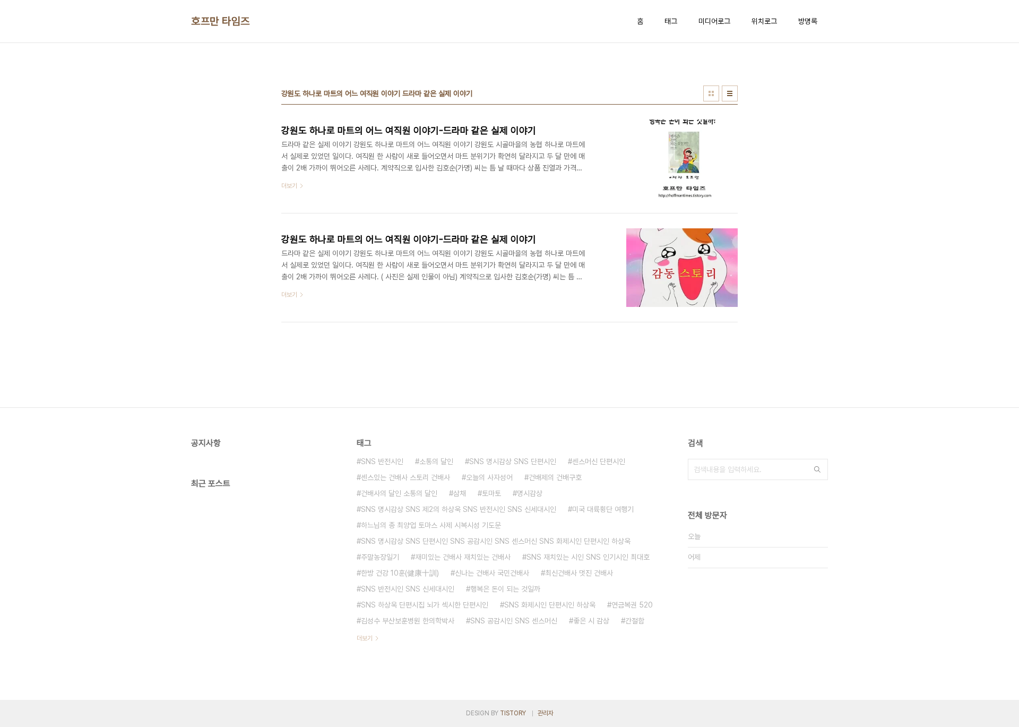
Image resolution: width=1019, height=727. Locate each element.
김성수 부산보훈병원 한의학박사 (407, 621)
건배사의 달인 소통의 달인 (399, 493)
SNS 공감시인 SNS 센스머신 (513, 621)
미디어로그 (714, 21)
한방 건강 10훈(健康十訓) (400, 573)
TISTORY (513, 713)
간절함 (634, 621)
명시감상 (529, 493)
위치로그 (764, 21)
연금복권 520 (632, 605)
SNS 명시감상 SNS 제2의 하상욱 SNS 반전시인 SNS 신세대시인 (458, 509)
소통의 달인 (436, 461)
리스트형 (730, 93)
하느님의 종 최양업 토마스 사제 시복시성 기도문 (431, 525)
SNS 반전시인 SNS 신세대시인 (407, 589)
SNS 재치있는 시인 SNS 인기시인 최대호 (588, 557)
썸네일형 (711, 93)
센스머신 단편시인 (598, 461)
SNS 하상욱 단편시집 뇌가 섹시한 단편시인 (424, 605)
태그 (670, 21)
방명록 (807, 21)
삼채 (459, 493)
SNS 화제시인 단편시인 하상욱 (549, 605)
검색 (817, 469)
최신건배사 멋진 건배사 (579, 573)
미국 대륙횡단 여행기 (603, 509)
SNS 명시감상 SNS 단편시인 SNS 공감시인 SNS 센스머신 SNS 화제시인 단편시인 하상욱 (496, 541)
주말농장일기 (380, 557)
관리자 (546, 713)
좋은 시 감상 (591, 621)
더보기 (365, 638)
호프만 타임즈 (220, 21)
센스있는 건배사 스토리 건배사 (405, 477)
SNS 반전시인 (382, 461)
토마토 (491, 493)
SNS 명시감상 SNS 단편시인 (512, 461)
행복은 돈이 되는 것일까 (505, 589)
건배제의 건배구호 (555, 477)
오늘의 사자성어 (489, 477)
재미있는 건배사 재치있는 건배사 (463, 557)
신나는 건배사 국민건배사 (492, 573)
